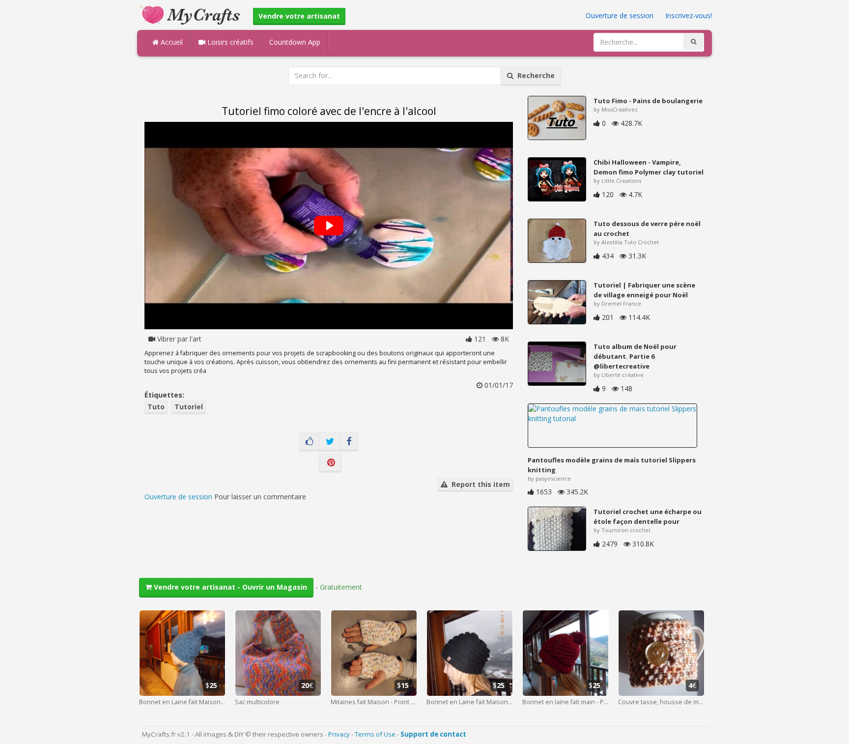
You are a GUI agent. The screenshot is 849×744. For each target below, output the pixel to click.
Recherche (534, 75)
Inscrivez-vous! (688, 15)
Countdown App (294, 42)
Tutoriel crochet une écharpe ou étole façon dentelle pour (648, 516)
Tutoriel (188, 406)
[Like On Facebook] (309, 442)
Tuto (156, 406)
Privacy (339, 734)
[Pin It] (330, 463)
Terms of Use (375, 734)
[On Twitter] (329, 442)
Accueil (171, 42)
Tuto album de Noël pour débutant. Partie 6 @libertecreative (635, 356)
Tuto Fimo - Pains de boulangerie (648, 100)
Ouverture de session (619, 15)
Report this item (479, 484)
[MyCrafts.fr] (191, 14)
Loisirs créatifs (229, 42)
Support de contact (433, 734)
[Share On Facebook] (349, 442)
